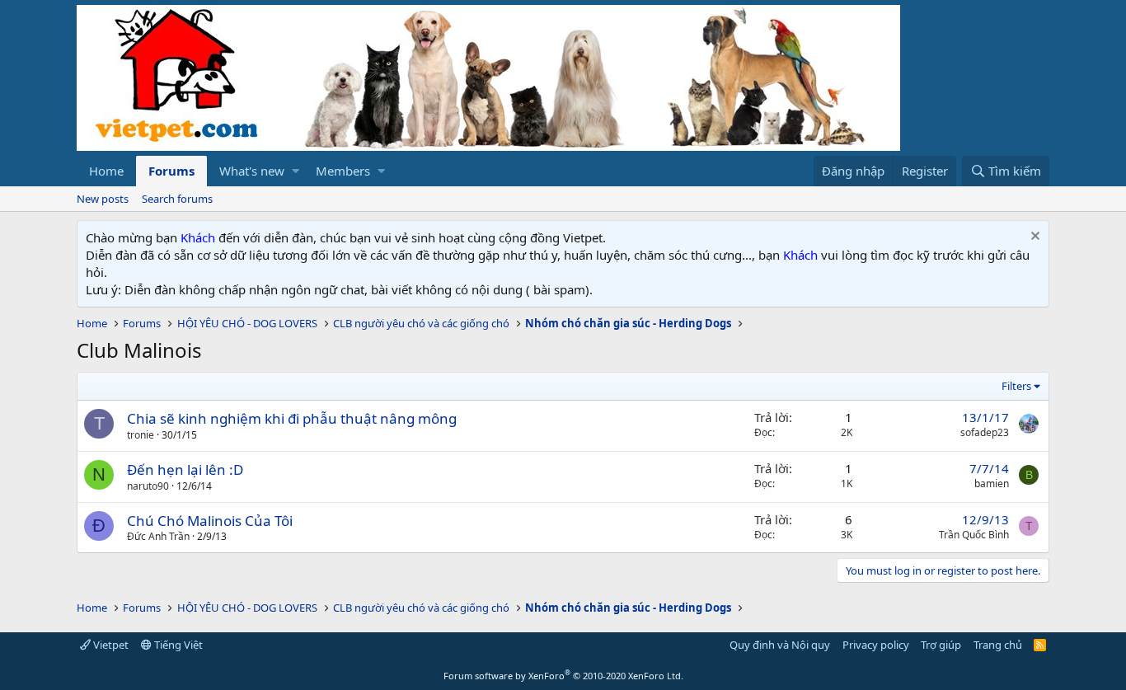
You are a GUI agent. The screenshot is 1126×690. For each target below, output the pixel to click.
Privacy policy (875, 644)
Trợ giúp (941, 644)
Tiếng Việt (177, 644)
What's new (251, 170)
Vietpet (110, 644)
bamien (991, 483)
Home (106, 170)
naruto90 (148, 486)
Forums (171, 170)
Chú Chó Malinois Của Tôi (210, 520)
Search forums (177, 198)
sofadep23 (984, 432)
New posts (103, 198)
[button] (295, 171)
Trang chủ (998, 644)
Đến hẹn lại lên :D (185, 469)
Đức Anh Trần (158, 536)
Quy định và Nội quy (780, 644)
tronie (140, 435)
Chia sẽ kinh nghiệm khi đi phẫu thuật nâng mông (292, 418)
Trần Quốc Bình (974, 535)
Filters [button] (1016, 385)
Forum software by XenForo (563, 675)
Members (343, 170)
